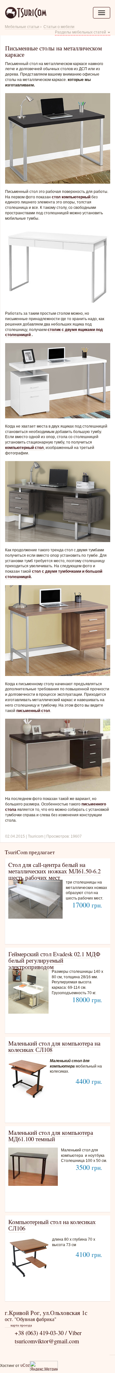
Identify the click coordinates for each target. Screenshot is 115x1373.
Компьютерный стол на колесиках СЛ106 (52, 1225)
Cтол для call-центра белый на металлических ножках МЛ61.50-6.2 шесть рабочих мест (54, 871)
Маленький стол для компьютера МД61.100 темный (50, 1135)
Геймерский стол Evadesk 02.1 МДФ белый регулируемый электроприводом (54, 960)
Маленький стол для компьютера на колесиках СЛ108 (54, 1046)
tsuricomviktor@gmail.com (47, 1341)
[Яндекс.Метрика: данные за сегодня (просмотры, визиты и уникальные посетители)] (44, 1366)
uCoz (25, 1365)
